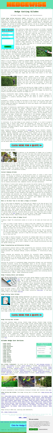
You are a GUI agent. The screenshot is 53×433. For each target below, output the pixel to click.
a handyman (22, 369)
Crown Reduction (23, 404)
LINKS (37, 8)
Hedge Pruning (36, 397)
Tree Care (48, 404)
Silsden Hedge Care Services (12, 340)
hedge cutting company (14, 124)
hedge (23, 36)
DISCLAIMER (49, 8)
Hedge (2, 130)
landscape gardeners (37, 369)
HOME (34, 8)
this (18, 279)
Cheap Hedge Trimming (7, 400)
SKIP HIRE (9, 372)
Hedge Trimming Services (7, 399)
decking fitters (18, 368)
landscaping (4, 272)
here (18, 280)
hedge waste (38, 88)
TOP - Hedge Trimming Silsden (9, 412)
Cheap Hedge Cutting (10, 396)
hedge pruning (37, 306)
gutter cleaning (26, 365)
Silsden (30, 130)
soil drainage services (43, 364)
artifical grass (23, 372)
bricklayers (36, 367)
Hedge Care (15, 404)
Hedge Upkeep (17, 400)
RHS (14, 213)
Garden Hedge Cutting (23, 396)
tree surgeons (5, 165)
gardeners (29, 135)
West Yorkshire (27, 311)
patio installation (25, 371)
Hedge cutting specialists (28, 333)
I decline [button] (35, 429)
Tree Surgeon (41, 404)
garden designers (40, 372)
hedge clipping (12, 306)
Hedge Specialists (35, 396)
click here (40, 290)
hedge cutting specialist (32, 29)
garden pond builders (44, 371)
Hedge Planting (40, 399)
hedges (47, 118)
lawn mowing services (44, 365)
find (6, 322)
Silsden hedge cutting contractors (20, 296)
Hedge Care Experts (21, 399)
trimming (9, 72)
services (25, 140)
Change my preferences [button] (43, 429)
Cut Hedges (45, 396)
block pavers (4, 374)
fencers (23, 367)
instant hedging (13, 179)
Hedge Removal (5, 406)
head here (20, 291)
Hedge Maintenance (26, 397)
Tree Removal (32, 404)
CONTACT (44, 8)
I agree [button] (31, 429)
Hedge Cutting (31, 399)
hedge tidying (28, 301)
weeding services (35, 368)
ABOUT (41, 8)
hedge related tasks (10, 311)
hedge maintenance (8, 329)
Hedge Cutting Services (7, 403)
